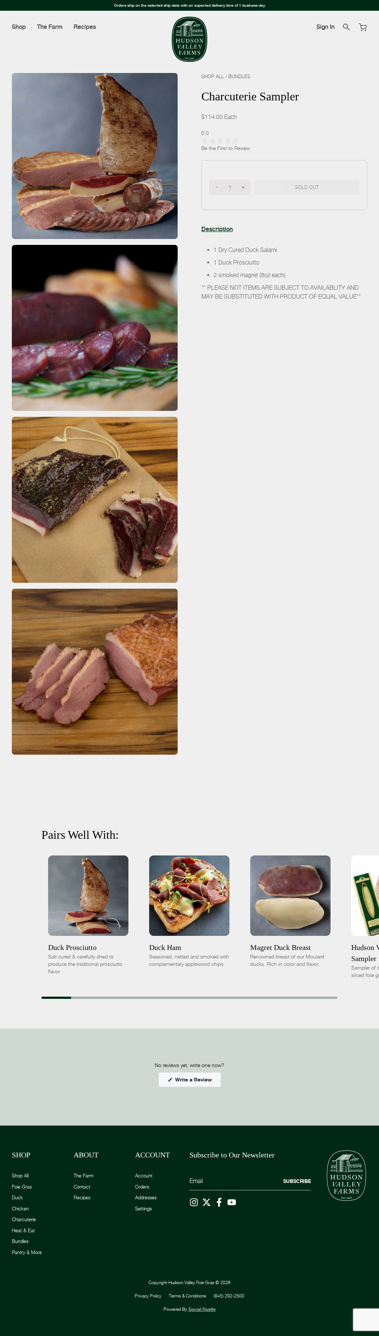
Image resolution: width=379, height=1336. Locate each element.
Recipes (85, 26)
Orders (142, 1187)
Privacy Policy (148, 1296)
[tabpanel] (284, 273)
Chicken (20, 1209)
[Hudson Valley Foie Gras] (189, 39)
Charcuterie (24, 1219)
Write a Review (197, 1081)
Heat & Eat (23, 1230)
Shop (19, 26)
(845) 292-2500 (229, 1296)
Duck (17, 1197)
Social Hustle (202, 1309)
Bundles (239, 76)
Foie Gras (22, 1187)
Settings (143, 1209)
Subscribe (297, 1181)
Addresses (146, 1197)
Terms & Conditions (187, 1296)
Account (143, 1176)
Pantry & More (27, 1252)
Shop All (212, 76)
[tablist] (217, 229)
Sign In (325, 26)
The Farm (50, 26)
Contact (82, 1187)
